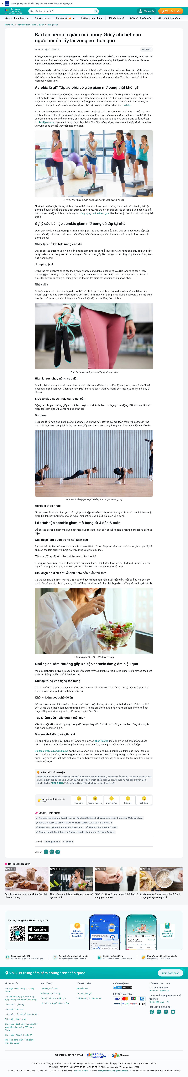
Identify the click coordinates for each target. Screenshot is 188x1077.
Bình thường (111, 803)
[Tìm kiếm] (96, 11)
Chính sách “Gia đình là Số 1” (18, 1035)
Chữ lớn (147, 49)
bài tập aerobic (47, 122)
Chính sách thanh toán (15, 1019)
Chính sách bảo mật (14, 1009)
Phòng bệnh (52, 25)
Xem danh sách (170, 973)
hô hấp (126, 105)
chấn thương (101, 740)
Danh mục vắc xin (49, 988)
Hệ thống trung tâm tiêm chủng (55, 1003)
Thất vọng (78, 803)
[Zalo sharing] (51, 852)
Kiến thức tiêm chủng (26, 25)
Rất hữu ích (144, 803)
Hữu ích (127, 803)
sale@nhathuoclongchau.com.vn (113, 1070)
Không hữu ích (95, 803)
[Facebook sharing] (46, 852)
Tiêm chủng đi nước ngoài (89, 998)
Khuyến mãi (82, 988)
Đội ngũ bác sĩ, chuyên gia (53, 998)
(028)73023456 (81, 1070)
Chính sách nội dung (14, 1004)
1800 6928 (57, 783)
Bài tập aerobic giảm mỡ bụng (51, 750)
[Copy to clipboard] (57, 852)
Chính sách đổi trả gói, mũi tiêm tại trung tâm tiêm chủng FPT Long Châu (20, 1027)
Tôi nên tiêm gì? (84, 993)
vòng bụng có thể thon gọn (94, 213)
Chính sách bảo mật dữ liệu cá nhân (21, 1014)
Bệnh (41, 25)
